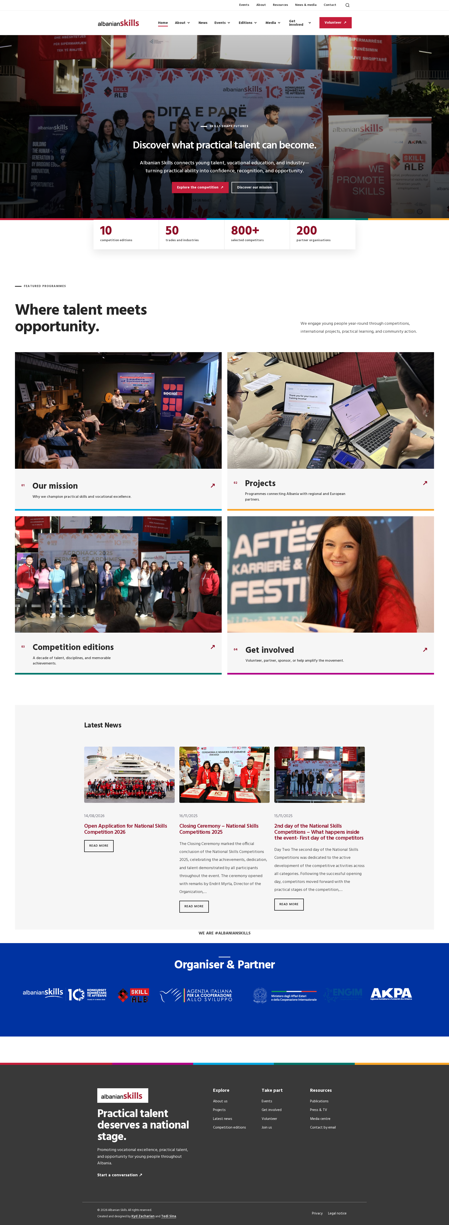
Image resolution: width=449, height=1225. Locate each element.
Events (244, 5)
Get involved (296, 23)
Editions (245, 23)
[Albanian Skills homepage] (119, 23)
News (203, 23)
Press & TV (318, 1110)
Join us (267, 1127)
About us (220, 1101)
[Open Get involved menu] (309, 22)
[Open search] (347, 5)
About (261, 5)
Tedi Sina (168, 1216)
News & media (306, 5)
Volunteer (269, 1119)
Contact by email (323, 1127)
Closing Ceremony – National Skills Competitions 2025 (219, 829)
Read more (101, 844)
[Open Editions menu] (255, 22)
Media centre (320, 1119)
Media (270, 23)
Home (163, 23)
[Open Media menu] (279, 22)
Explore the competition (200, 187)
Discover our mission (254, 187)
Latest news (222, 1119)
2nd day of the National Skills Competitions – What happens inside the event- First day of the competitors (318, 832)
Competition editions (229, 1127)
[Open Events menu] (229, 22)
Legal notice (337, 1213)
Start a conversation (119, 1175)
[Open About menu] (188, 22)
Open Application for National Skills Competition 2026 (125, 829)
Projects (219, 1110)
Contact (330, 5)
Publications (319, 1101)
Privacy (317, 1213)
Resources (280, 5)
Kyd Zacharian (143, 1216)
